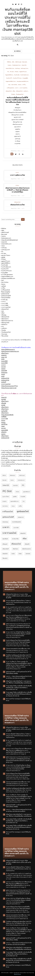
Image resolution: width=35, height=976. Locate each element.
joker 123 (4, 357)
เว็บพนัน (3, 330)
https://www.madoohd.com (10, 351)
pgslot (3, 368)
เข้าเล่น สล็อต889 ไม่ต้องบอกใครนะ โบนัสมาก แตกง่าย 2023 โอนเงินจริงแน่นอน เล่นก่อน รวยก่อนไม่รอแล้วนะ (18, 602)
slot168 (3, 399)
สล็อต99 (3, 403)
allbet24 (3, 432)
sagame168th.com (7, 276)
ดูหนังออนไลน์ (5, 294)
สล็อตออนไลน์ (5, 317)
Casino (3, 236)
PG (2, 251)
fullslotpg (4, 372)
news (3, 246)
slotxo (3, 420)
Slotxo (3, 284)
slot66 (3, 405)
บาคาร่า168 (4, 303)
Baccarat (4, 234)
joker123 (4, 397)
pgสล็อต (14, 496)
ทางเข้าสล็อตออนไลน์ (16, 521)
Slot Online (4, 282)
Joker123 (4, 242)
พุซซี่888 (3, 416)
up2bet (3, 286)
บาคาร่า (3, 301)
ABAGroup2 (5, 232)
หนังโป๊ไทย (4, 424)
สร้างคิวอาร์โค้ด (15, 538)
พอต (2, 311)
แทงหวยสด (28, 553)
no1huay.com (5, 249)
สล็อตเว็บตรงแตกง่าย (7, 320)
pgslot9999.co (5, 263)
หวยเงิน (13, 553)
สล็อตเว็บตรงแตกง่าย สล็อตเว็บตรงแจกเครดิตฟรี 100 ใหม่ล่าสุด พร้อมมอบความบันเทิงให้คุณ (17, 190)
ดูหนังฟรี (3, 382)
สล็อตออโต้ (27, 544)
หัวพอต (20, 553)
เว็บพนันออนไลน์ (5, 332)
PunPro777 (4, 269)
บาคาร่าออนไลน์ (5, 307)
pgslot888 (4, 430)
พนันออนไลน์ (4, 309)
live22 (3, 374)
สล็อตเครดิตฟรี (6, 548)
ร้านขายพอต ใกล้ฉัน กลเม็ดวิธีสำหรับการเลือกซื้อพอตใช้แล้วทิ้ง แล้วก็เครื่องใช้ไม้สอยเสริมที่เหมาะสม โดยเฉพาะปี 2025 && (16, 456)
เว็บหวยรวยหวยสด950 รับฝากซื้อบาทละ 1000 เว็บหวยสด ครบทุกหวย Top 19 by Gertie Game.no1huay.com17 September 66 (18, 650)
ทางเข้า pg (4, 299)
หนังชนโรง (4, 324)
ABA (2, 230)
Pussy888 (4, 272)
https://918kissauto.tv (8, 349)
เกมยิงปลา (4, 328)
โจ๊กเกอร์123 (4, 336)
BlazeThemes (17, 974)
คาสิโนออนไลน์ (5, 290)
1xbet (3, 426)
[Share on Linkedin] (22, 154)
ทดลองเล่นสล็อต (5, 297)
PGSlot (3, 259)
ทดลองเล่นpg (5, 521)
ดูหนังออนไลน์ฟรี (6, 296)
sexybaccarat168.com (8, 278)
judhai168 (4, 411)
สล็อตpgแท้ (5, 544)
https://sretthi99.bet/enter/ (9, 240)
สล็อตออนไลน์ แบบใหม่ (17, 205)
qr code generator (7, 274)
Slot (2, 280)
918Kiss (3, 228)
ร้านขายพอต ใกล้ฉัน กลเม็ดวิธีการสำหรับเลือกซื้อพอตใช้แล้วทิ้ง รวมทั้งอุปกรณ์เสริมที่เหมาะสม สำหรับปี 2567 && (19, 687)
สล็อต (2, 313)
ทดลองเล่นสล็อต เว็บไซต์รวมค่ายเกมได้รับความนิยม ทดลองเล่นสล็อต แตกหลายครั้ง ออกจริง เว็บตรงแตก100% (17, 585)
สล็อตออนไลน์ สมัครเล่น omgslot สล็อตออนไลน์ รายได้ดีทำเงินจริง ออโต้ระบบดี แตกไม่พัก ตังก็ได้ (18, 596)
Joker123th (15, 485)
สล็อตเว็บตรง (4, 319)
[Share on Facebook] (19, 154)
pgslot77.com (5, 261)
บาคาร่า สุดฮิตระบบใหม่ (8, 462)
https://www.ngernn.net (8, 388)
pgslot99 (4, 370)
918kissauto (12, 475)
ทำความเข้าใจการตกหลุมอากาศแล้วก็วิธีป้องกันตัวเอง (16, 460)
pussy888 (4, 361)
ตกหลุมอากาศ (20, 517)
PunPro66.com (6, 267)
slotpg (3, 422)
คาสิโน (3, 288)
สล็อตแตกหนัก (5, 322)
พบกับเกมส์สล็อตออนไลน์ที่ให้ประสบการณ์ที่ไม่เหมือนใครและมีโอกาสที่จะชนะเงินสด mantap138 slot (17, 21)
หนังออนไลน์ (5, 553)
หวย (2, 326)
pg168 (3, 257)
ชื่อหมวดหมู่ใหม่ (5, 292)
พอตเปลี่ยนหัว (5, 538)
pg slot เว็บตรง (5, 255)
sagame (3, 355)
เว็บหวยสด (4, 334)
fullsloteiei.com (6, 238)
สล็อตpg (3, 315)
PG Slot (3, 253)
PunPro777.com (6, 271)
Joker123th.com (6, 244)
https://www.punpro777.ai (9, 386)
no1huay (4, 247)
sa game (4, 501)
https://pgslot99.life (7, 415)
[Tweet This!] (15, 154)
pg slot (3, 367)
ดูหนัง (2, 359)
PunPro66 (4, 265)
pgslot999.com (26, 491)
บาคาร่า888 (4, 305)
